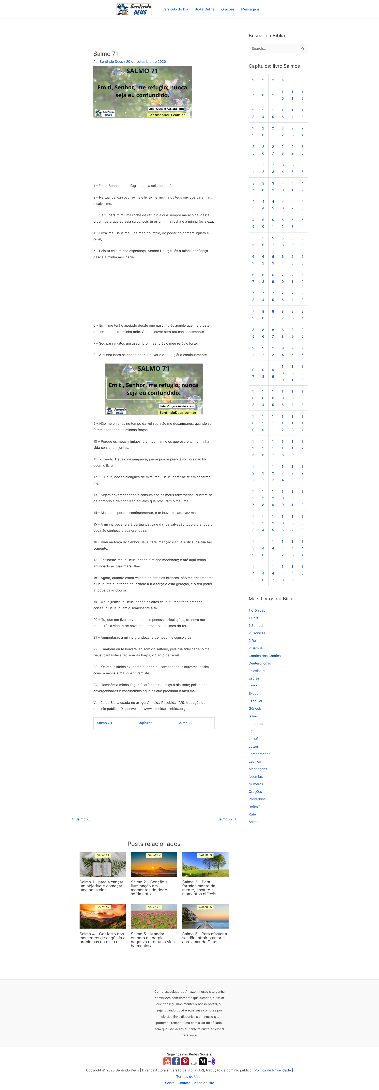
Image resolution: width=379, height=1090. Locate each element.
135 (273, 523)
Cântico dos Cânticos (265, 656)
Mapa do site (203, 1083)
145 (253, 573)
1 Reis (253, 618)
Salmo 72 (185, 723)
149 (293, 573)
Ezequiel (255, 701)
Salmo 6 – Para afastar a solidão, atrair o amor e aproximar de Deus (204, 938)
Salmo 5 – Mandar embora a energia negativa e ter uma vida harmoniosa (153, 940)
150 (302, 573)
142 (283, 548)
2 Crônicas (257, 633)
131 (293, 498)
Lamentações (259, 754)
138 (302, 523)
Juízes (254, 746)
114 (302, 423)
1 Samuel (256, 626)
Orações (228, 9)
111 (273, 423)
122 (263, 473)
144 (302, 548)
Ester (253, 686)
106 (283, 398)
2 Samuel (256, 648)
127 (253, 498)
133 (253, 523)
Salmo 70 (104, 723)
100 (283, 373)
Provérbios (257, 799)
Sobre (169, 1083)
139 (253, 548)
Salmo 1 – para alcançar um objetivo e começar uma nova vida (101, 886)
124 (283, 473)
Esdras (254, 678)
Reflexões (256, 807)
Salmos (254, 822)
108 (302, 398)
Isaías (253, 716)
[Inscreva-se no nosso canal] (167, 1061)
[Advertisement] (154, 153)
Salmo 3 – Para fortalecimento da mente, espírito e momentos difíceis (199, 888)
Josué (253, 739)
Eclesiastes (257, 671)
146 (263, 573)
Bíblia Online (205, 9)
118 (283, 448)
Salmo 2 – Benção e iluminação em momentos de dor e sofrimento (149, 888)
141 (273, 548)
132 (302, 498)
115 (253, 448)
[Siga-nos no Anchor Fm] (212, 1061)
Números (256, 784)
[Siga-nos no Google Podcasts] (194, 1061)
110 (263, 423)
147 (273, 573)
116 (263, 448)
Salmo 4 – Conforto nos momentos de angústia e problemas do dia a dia (103, 938)
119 (293, 448)
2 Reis (253, 641)
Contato (184, 1083)
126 (302, 473)
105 (273, 398)
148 (283, 573)
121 (253, 473)
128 (263, 498)
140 (263, 548)
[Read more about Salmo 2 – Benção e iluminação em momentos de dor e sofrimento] (154, 864)
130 (283, 498)
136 (283, 523)
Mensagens (250, 9)
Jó (250, 731)
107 (293, 398)
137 (293, 523)
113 (293, 423)
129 (273, 498)
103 (253, 398)
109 (253, 423)
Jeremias (256, 724)
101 (293, 373)
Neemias (256, 777)
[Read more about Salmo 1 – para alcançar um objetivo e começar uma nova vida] (103, 864)
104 (263, 398)
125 (293, 473)
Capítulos (145, 723)
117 (273, 448)
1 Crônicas (257, 611)
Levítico (255, 762)
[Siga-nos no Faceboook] (176, 1061)
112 (283, 423)
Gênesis (255, 709)
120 (302, 448)
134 (263, 523)
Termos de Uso (188, 1077)
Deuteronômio (260, 663)
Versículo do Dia (175, 9)
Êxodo (254, 693)
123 (273, 473)
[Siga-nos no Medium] (203, 1061)
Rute (252, 814)
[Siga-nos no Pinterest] (185, 1061)
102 (302, 373)
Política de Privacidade (273, 1070)
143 (293, 548)
